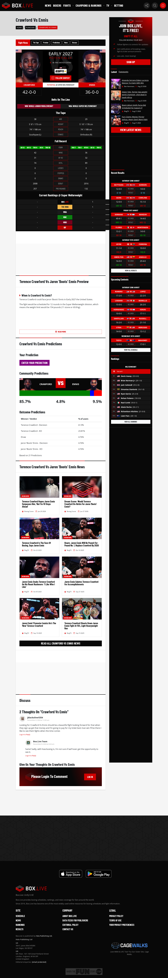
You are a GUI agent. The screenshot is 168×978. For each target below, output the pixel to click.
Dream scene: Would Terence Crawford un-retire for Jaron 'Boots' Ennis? (80, 504)
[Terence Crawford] (29, 65)
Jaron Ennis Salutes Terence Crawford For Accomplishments (81, 583)
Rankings (20, 924)
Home (19, 27)
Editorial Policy (70, 924)
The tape (36, 43)
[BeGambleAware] (84, 971)
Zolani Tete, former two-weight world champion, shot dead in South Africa (134, 95)
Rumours (30, 27)
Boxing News (25, 496)
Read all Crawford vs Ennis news (60, 643)
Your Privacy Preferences (121, 924)
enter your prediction (34, 363)
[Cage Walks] (129, 945)
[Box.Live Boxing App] (70, 874)
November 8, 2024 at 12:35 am (38, 720)
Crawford (29, 85)
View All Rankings (130, 422)
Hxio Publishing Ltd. (44, 936)
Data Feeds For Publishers (75, 920)
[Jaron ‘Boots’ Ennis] (92, 65)
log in (90, 776)
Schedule (20, 915)
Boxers (57, 5)
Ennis (92, 85)
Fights (67, 5)
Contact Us (67, 929)
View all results (131, 271)
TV (107, 5)
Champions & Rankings (88, 5)
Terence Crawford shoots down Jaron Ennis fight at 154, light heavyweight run (81, 626)
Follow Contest (62, 78)
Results (19, 929)
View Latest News (130, 130)
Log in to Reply (24, 734)
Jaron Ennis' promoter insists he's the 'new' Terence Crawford (39, 624)
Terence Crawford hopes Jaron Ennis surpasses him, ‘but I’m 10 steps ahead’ (38, 504)
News (48, 5)
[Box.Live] (17, 5)
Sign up (131, 62)
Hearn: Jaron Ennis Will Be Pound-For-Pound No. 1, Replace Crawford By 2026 (81, 544)
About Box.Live (69, 915)
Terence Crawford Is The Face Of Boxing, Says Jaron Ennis (36, 544)
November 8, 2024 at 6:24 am (43, 744)
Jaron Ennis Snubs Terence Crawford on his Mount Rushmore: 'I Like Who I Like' (38, 584)
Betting (118, 5)
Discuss (74, 43)
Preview (45, 43)
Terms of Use (115, 920)
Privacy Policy (116, 915)
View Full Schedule (130, 350)
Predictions (56, 43)
